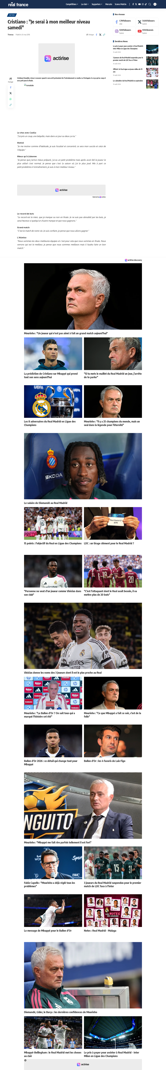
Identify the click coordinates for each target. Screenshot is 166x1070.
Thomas (10, 34)
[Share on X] (100, 35)
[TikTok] (145, 4)
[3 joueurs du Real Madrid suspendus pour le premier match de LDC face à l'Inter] (152, 60)
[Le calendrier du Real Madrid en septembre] (152, 84)
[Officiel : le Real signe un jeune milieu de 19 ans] (152, 72)
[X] (136, 4)
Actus (12, 15)
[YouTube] (139, 4)
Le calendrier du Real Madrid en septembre (128, 81)
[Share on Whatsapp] (10, 99)
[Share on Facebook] (96, 35)
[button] (129, 4)
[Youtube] (147, 31)
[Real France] (23, 4)
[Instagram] (142, 4)
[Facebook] (133, 4)
